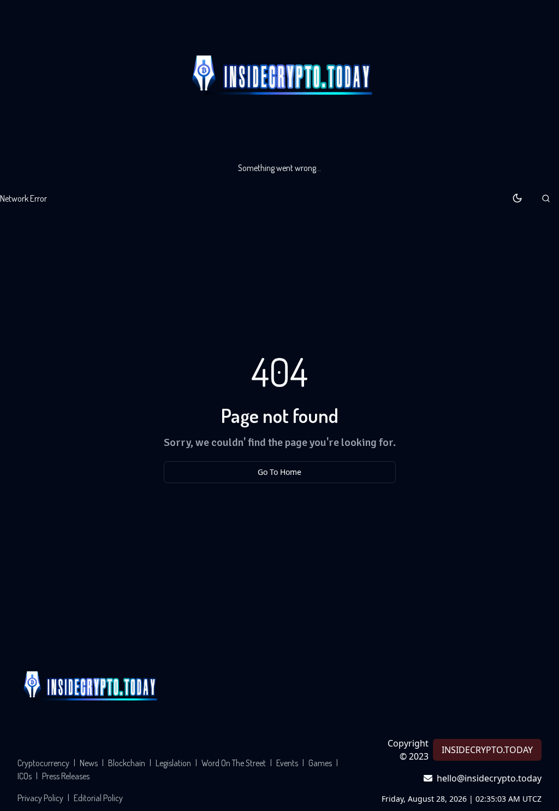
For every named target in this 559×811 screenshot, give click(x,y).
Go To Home (279, 472)
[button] (546, 198)
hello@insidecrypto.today (489, 778)
